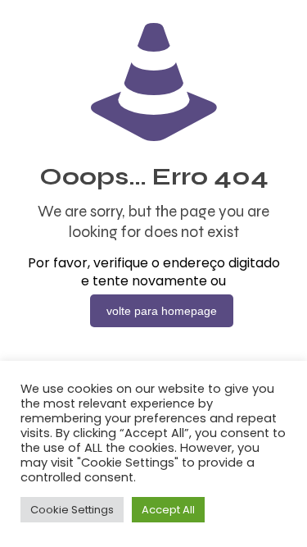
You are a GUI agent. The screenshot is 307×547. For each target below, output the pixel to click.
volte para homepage (161, 310)
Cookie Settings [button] (72, 509)
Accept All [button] (168, 509)
